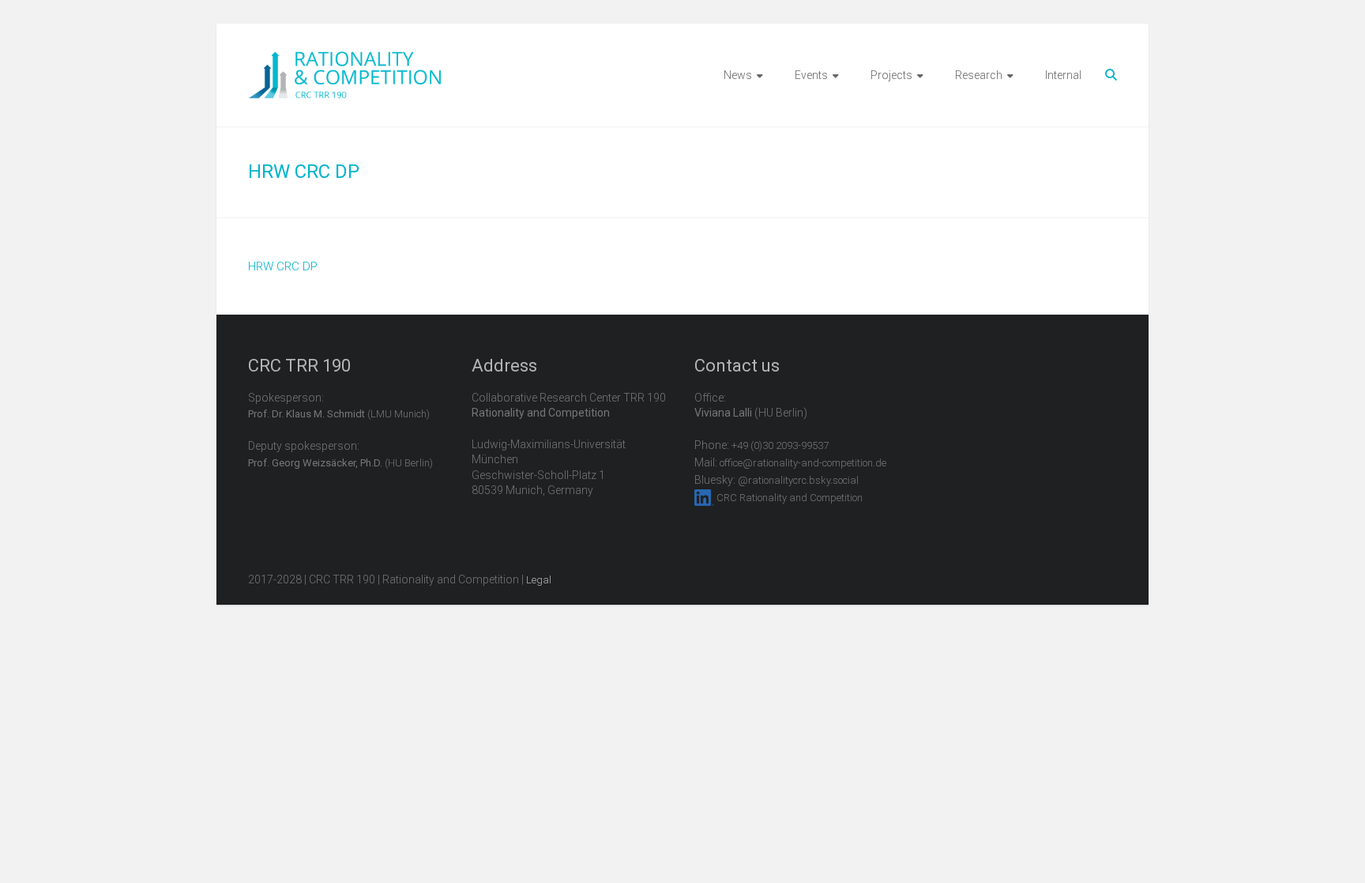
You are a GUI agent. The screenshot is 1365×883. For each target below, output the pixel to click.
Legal (538, 580)
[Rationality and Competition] (345, 60)
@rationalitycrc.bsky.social (798, 480)
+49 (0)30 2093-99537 (780, 445)
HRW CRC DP (283, 266)
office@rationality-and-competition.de (803, 463)
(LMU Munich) (339, 414)
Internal (1063, 75)
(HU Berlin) (340, 463)
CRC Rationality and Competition (789, 498)
